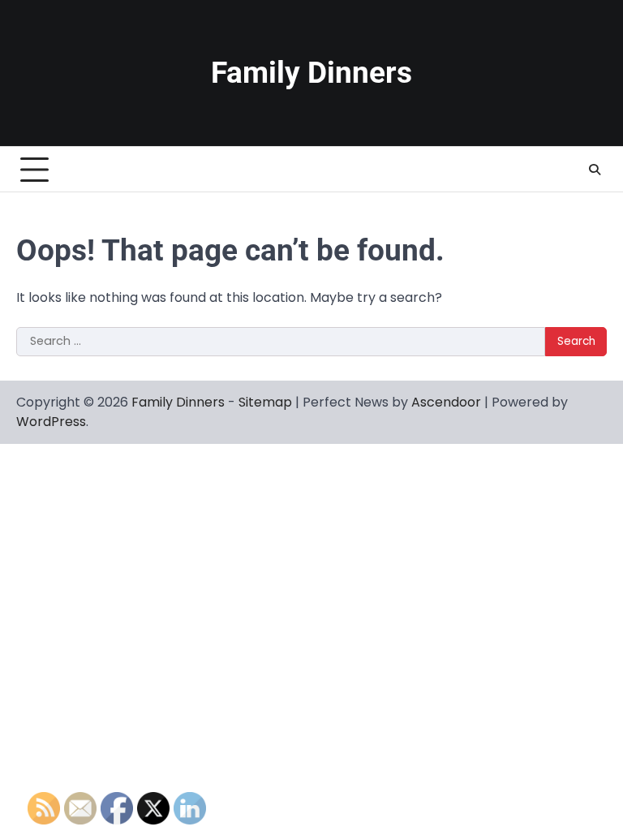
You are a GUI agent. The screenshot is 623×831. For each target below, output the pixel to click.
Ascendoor (446, 402)
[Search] (594, 169)
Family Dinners (311, 72)
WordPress (51, 421)
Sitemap (265, 402)
